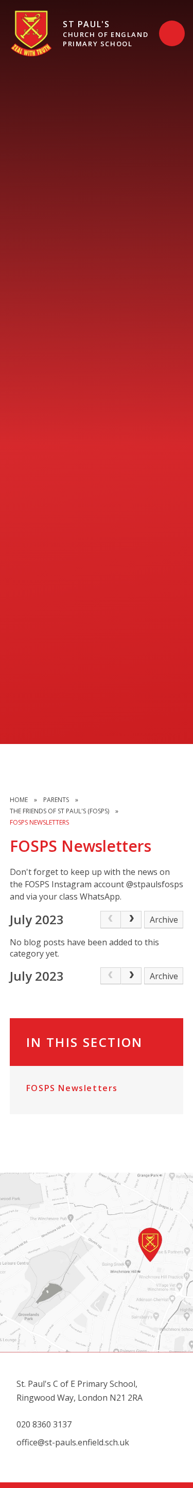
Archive (164, 919)
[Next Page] (131, 919)
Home (19, 799)
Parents (56, 799)
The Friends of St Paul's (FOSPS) (59, 811)
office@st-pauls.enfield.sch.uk (72, 1442)
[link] (110, 919)
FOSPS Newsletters (39, 822)
